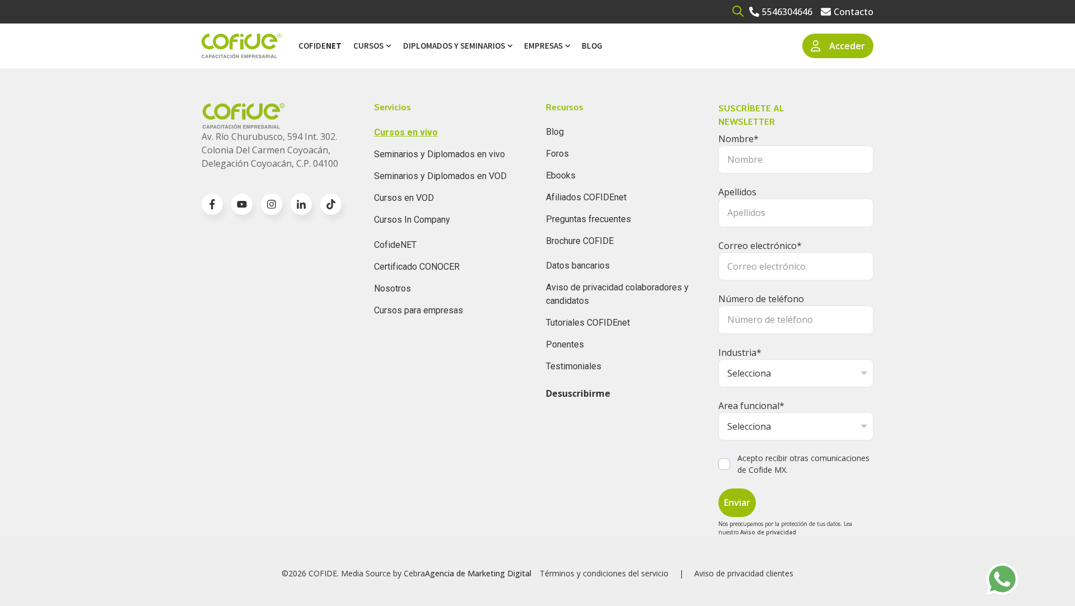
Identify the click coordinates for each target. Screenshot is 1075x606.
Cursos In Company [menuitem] (412, 219)
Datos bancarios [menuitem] (578, 265)
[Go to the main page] (242, 46)
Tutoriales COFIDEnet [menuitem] (588, 322)
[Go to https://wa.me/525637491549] (1002, 579)
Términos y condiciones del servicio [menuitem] (604, 573)
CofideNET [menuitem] (395, 244)
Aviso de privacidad (768, 532)
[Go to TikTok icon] (331, 204)
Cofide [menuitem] (320, 45)
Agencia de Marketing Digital (478, 573)
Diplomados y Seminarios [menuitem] (454, 45)
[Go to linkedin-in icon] (301, 204)
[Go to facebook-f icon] (212, 204)
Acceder (847, 46)
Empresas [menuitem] (543, 45)
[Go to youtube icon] (242, 204)
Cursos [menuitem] (368, 45)
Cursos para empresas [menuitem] (418, 310)
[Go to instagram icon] (271, 204)
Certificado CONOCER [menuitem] (417, 266)
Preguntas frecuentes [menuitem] (588, 219)
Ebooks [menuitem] (561, 175)
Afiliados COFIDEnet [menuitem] (586, 197)
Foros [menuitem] (557, 153)
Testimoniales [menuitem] (573, 366)
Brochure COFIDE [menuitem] (580, 241)
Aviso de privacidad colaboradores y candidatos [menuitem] (617, 294)
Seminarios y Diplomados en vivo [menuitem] (439, 154)
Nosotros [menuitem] (392, 288)
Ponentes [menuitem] (565, 344)
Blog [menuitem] (592, 45)
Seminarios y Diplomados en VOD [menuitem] (440, 176)
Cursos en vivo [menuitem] (406, 132)
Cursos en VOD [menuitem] (404, 197)
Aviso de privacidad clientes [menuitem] (743, 573)
